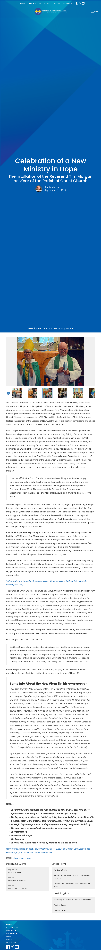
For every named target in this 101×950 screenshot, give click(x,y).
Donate (57, 3)
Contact (47, 3)
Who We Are (11, 927)
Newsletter (11, 942)
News (30, 328)
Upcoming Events (16, 864)
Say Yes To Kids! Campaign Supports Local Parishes (72, 876)
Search (22, 3)
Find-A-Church (34, 3)
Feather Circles (60, 905)
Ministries (10, 930)
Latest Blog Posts (62, 893)
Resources (11, 933)
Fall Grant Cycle (60, 870)
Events (9, 939)
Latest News (59, 864)
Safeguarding (68, 3)
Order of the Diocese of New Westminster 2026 (72, 885)
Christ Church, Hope (22, 858)
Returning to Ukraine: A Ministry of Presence (72, 899)
